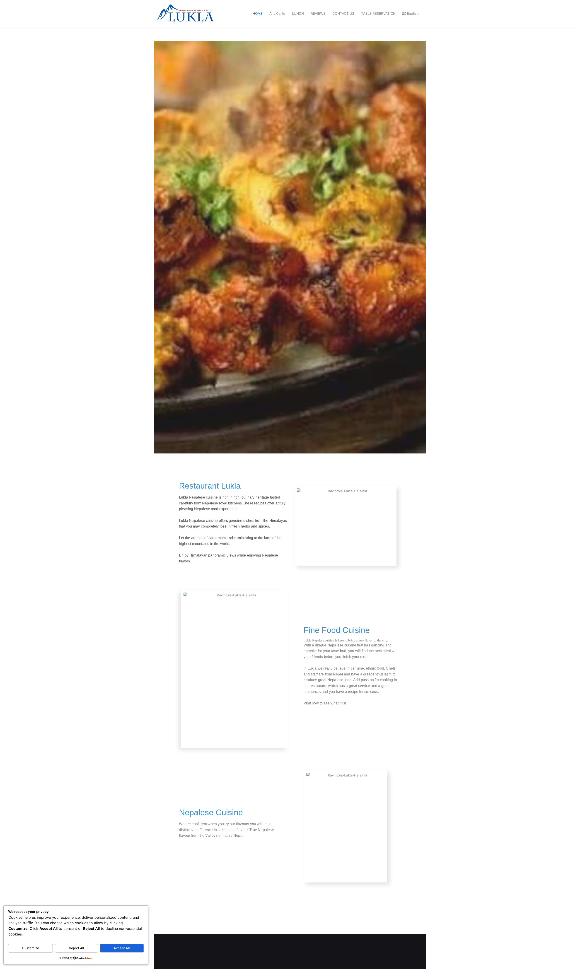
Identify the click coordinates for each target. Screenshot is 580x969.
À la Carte (277, 13)
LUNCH (298, 13)
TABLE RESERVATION (378, 13)
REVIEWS (318, 13)
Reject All (76, 948)
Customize (30, 948)
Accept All (122, 948)
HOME (258, 13)
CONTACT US (343, 13)
